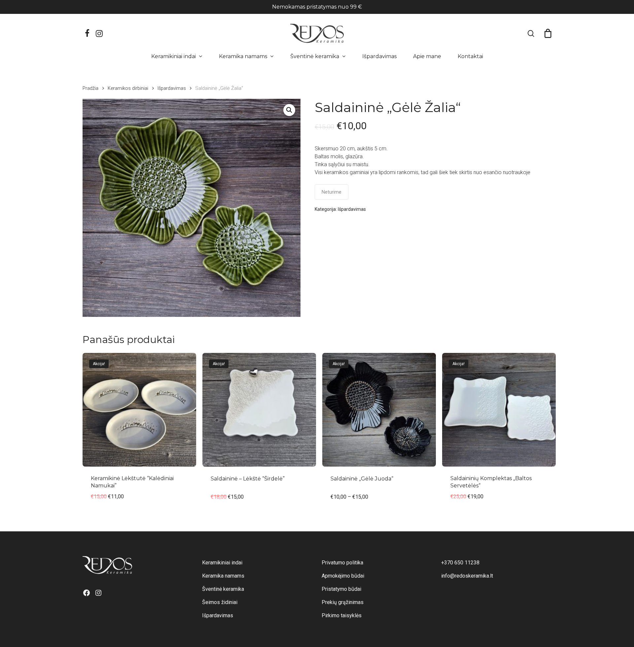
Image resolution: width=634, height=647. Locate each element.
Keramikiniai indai (222, 562)
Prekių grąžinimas (343, 602)
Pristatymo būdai (341, 589)
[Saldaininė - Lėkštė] (259, 410)
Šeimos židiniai (219, 602)
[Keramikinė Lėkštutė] (139, 410)
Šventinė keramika (223, 589)
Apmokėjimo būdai (343, 576)
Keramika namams (223, 576)
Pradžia (90, 88)
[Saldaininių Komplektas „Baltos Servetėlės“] (499, 410)
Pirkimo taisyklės (342, 615)
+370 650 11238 (460, 562)
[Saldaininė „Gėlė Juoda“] (379, 410)
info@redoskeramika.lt (467, 576)
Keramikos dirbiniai (128, 88)
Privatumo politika (342, 562)
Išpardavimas (172, 88)
